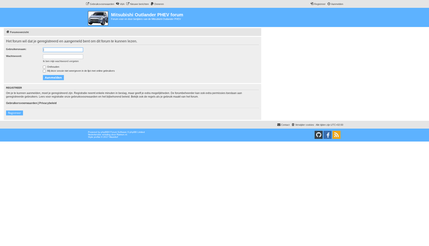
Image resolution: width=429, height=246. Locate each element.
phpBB (104, 132)
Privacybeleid (48, 103)
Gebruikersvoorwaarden (21, 103)
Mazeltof (113, 137)
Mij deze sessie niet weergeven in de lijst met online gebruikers (80, 70)
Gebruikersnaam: (16, 49)
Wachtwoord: (14, 56)
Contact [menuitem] (285, 124)
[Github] (319, 135)
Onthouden (52, 66)
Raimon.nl (122, 134)
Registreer (14, 113)
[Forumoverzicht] (98, 17)
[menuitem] (100, 4)
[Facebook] (328, 135)
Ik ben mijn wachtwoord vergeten (61, 61)
